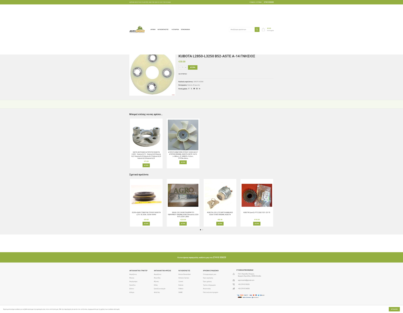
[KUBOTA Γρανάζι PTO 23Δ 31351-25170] (257, 195)
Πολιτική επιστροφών (210, 292)
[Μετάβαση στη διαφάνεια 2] (202, 229)
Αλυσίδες (157, 278)
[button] (146, 165)
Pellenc (180, 288)
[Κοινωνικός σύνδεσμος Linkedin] (199, 88)
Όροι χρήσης (207, 281)
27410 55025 (219, 257)
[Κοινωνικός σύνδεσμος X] (191, 88)
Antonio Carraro (183, 278)
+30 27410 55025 (244, 284)
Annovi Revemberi (184, 274)
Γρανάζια (132, 285)
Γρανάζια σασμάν (159, 288)
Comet (180, 281)
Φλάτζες (157, 292)
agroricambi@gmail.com (246, 280)
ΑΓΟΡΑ (192, 67)
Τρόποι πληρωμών (209, 285)
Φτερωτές (196, 85)
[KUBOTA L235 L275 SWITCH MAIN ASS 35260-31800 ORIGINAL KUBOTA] (220, 195)
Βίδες (156, 285)
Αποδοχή (394, 309)
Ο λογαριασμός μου (209, 274)
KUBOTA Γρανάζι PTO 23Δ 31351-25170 (256, 212)
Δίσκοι (131, 288)
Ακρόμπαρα (133, 281)
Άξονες (131, 278)
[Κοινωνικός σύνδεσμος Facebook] (189, 88)
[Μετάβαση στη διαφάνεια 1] (200, 229)
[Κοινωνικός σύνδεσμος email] (194, 88)
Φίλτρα (131, 292)
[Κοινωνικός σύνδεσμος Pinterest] (197, 88)
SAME (180, 292)
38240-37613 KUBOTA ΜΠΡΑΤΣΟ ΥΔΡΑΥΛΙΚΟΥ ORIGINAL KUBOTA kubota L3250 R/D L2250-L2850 (183, 214)
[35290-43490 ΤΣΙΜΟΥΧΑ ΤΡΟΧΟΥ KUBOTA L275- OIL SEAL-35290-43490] (146, 195)
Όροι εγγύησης (208, 278)
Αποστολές (207, 288)
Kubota (190, 85)
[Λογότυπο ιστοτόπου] (137, 29)
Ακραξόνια (133, 274)
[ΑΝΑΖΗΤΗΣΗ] (257, 29)
